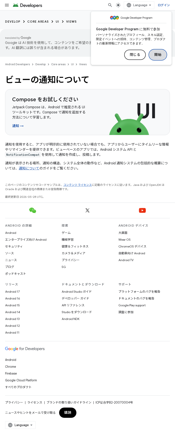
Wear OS (124, 240)
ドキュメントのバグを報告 (136, 298)
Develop (12, 21)
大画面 (122, 233)
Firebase (11, 373)
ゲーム (66, 233)
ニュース (11, 260)
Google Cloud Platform (21, 380)
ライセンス (34, 402)
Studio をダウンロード (77, 312)
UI (57, 21)
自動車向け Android (131, 253)
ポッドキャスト (15, 274)
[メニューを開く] (7, 5)
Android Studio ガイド (77, 292)
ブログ (9, 267)
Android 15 (12, 305)
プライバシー (71, 260)
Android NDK (70, 319)
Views (71, 21)
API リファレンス (73, 305)
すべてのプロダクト (18, 387)
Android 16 (12, 298)
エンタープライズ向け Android (26, 240)
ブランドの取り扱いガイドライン (69, 402)
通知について (29, 168)
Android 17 (12, 292)
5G (64, 267)
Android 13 (12, 319)
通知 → (18, 126)
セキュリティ (14, 246)
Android (10, 233)
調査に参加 (125, 312)
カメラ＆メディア (73, 253)
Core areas (38, 21)
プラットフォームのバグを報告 (139, 292)
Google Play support (132, 305)
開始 (157, 55)
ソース (9, 253)
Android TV (126, 260)
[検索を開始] (110, 5)
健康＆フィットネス (75, 246)
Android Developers (17, 64)
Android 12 (12, 326)
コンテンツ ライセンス (77, 185)
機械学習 (68, 240)
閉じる (135, 55)
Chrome (10, 367)
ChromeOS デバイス (132, 246)
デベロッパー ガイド (75, 298)
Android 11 (12, 332)
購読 (67, 413)
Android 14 (12, 312)
